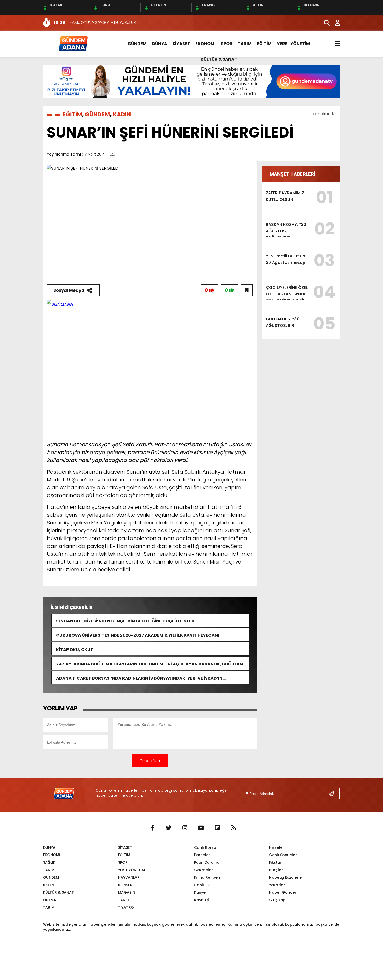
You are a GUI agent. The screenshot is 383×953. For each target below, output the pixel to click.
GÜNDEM (137, 44)
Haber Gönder (282, 892)
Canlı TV (202, 885)
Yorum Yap (150, 760)
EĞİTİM (264, 44)
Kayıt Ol (201, 899)
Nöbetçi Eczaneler (286, 877)
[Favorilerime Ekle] (247, 290)
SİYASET (181, 44)
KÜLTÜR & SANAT (219, 59)
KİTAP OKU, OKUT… (76, 649)
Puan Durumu (206, 862)
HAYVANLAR (129, 877)
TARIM (245, 44)
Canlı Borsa (205, 847)
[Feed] (233, 827)
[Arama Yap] (324, 22)
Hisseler (276, 847)
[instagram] (184, 827)
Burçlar (276, 869)
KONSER (125, 885)
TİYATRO (126, 907)
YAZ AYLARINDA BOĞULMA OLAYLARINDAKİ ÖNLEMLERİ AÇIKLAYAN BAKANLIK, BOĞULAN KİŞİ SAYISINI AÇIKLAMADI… (149, 663)
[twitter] (168, 827)
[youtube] (200, 827)
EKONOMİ (205, 44)
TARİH (123, 899)
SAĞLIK (49, 862)
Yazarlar (277, 885)
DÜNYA (159, 44)
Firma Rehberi (207, 877)
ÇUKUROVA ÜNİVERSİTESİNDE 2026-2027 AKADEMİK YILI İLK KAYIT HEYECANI (137, 634)
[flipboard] (217, 827)
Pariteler (202, 854)
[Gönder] (333, 793)
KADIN (122, 114)
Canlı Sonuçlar (283, 854)
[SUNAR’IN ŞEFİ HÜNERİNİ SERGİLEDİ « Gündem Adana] (73, 43)
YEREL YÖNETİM (293, 44)
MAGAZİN (126, 892)
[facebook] (152, 827)
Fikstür (275, 862)
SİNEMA (49, 899)
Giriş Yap (277, 899)
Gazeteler (203, 869)
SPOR (226, 44)
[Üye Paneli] (335, 22)
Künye (200, 892)
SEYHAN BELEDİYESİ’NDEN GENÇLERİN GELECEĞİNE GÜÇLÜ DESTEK (125, 620)
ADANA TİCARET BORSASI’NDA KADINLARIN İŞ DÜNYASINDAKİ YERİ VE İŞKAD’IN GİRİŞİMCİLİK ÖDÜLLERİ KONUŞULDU (139, 677)
